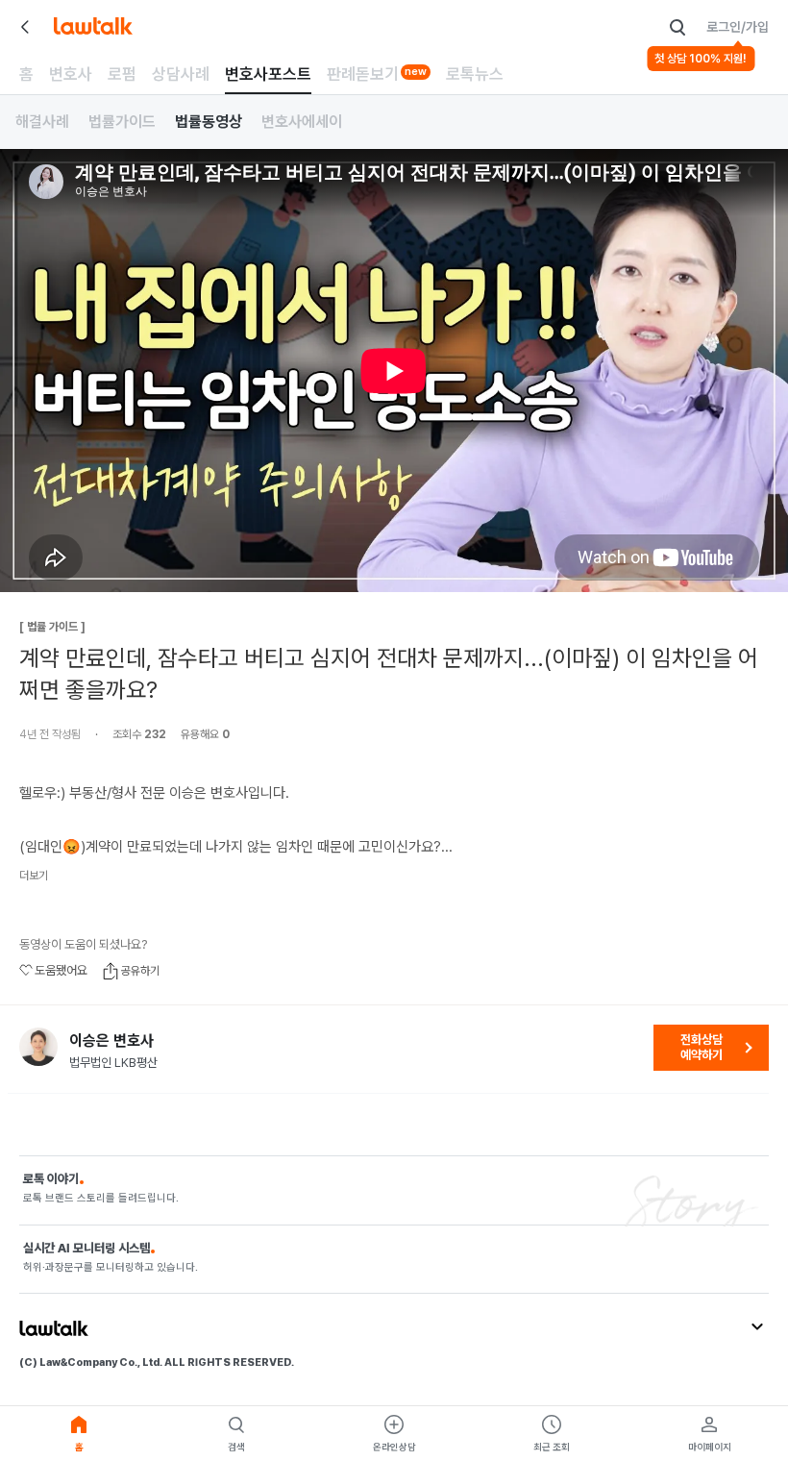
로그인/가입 (737, 27)
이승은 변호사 (111, 1041)
